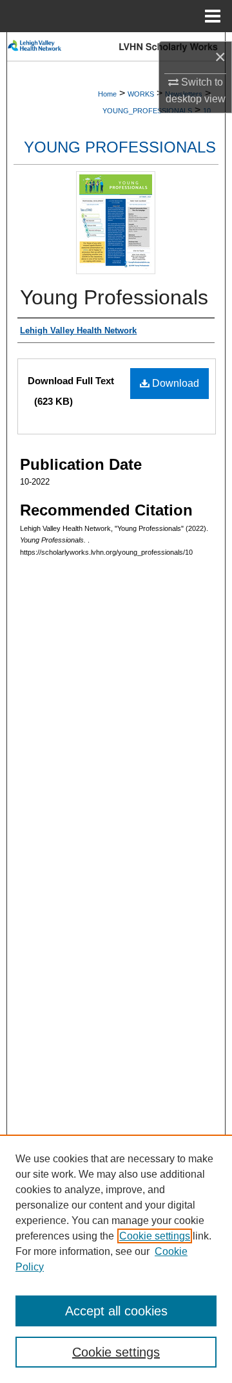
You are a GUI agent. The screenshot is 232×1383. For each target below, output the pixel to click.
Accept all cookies (116, 1311)
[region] (116, 1259)
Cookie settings (154, 1235)
